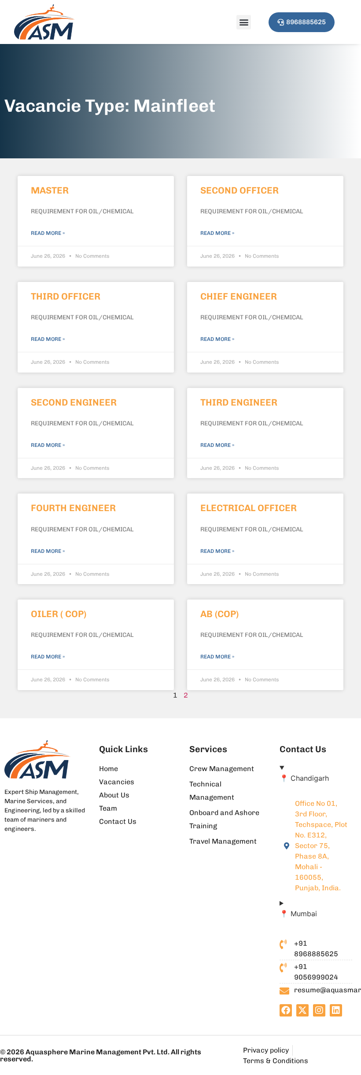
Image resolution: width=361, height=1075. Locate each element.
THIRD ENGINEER (238, 402)
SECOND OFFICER (239, 190)
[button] (243, 22)
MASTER (50, 190)
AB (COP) (219, 613)
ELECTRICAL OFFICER (248, 507)
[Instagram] (319, 1010)
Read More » (48, 233)
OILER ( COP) (58, 613)
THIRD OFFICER (65, 296)
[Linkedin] (336, 1010)
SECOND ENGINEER (74, 402)
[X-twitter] (302, 1010)
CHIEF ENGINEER (238, 296)
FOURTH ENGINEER (73, 507)
